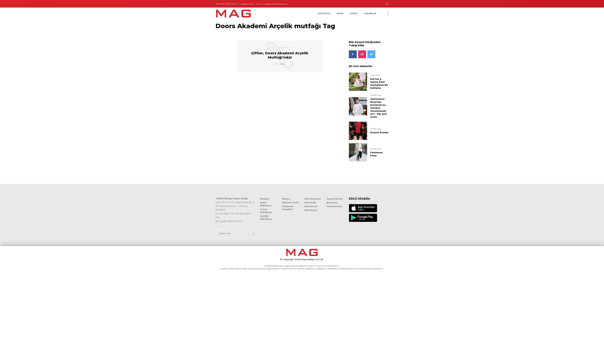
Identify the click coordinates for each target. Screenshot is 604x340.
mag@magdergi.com (230, 221)
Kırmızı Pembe (379, 132)
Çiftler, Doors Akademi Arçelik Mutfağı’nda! (279, 55)
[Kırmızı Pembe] (358, 131)
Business (332, 202)
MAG (282, 63)
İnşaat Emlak (335, 198)
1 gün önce (375, 75)
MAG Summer (312, 198)
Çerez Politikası (266, 211)
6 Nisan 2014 (284, 48)
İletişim (264, 198)
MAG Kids (310, 202)
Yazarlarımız (334, 206)
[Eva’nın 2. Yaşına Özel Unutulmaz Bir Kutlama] (358, 81)
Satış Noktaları (266, 204)
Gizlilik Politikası (266, 218)
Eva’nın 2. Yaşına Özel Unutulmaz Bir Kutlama (268, 4)
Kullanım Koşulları (287, 208)
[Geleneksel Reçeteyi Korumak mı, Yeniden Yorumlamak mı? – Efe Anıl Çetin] (358, 106)
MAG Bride (311, 206)
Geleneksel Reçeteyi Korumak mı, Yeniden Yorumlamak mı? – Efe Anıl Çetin (378, 108)
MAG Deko (310, 210)
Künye (286, 198)
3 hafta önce (375, 95)
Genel (273, 48)
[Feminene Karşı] (358, 152)
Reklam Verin (290, 202)
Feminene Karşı (376, 154)
